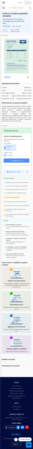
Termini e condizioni (16, 388)
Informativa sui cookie (16, 393)
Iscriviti (28, 2)
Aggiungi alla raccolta (14, 172)
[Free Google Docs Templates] (3, 7)
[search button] (30, 8)
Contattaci (17, 409)
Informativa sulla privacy (16, 391)
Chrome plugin (16, 407)
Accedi (20, 2)
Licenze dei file (16, 386)
